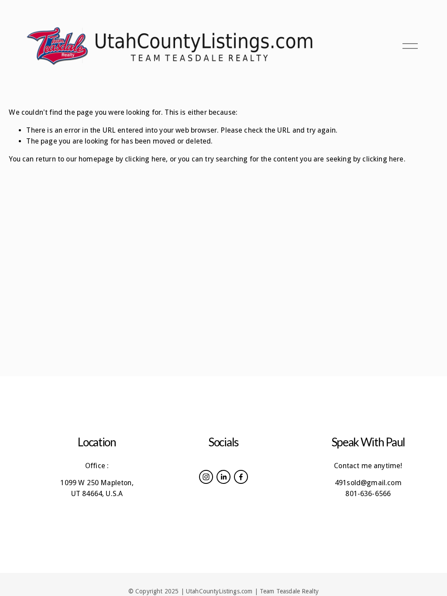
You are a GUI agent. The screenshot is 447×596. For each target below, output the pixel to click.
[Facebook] (241, 477)
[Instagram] (206, 477)
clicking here (145, 159)
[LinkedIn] (223, 477)
